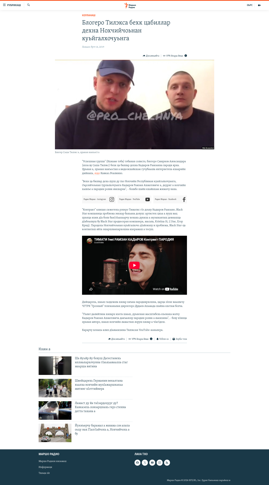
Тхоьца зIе (44, 473)
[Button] (151, 56)
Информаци (45, 467)
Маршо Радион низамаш (52, 461)
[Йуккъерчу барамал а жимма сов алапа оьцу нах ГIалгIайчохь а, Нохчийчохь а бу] (55, 433)
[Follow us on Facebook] (137, 463)
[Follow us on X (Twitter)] (145, 463)
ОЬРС (250, 5)
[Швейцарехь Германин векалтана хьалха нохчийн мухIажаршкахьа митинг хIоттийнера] (55, 388)
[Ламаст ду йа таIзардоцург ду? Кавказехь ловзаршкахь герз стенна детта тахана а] (55, 410)
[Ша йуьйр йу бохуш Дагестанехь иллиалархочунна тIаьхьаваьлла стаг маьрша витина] (55, 365)
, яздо (96, 173)
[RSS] (167, 463)
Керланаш (88, 15)
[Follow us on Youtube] (152, 463)
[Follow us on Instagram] (160, 463)
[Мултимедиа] (259, 5)
